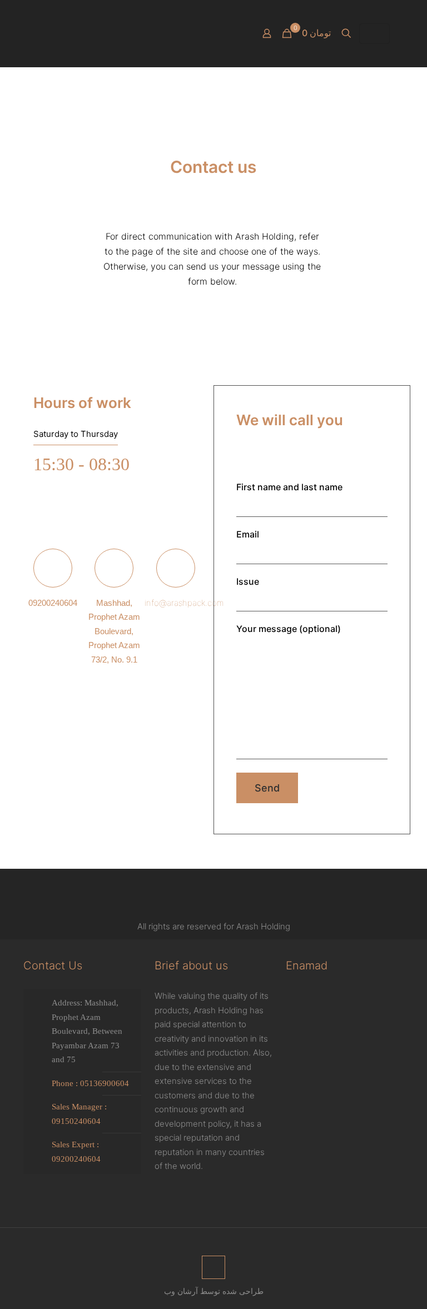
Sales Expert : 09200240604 (76, 1151)
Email (247, 534)
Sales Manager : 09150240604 (79, 1114)
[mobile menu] (32, 33)
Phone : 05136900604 (90, 1083)
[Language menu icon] (374, 33)
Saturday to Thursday (75, 434)
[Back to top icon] (213, 1267)
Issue (247, 581)
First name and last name (289, 486)
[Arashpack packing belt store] (201, 33)
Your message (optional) (288, 628)
